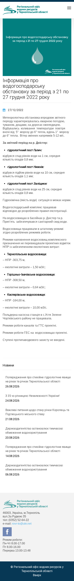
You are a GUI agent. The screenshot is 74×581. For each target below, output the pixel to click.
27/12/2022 (15, 110)
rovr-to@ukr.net (21, 523)
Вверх (37, 575)
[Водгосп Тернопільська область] (25, 10)
